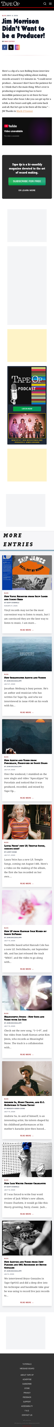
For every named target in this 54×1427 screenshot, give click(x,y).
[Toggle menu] (50, 3)
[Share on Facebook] (4, 47)
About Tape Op (27, 1375)
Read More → (27, 630)
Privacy (27, 1393)
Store (27, 1388)
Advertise (27, 1379)
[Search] (45, 4)
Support (27, 1402)
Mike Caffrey (9, 41)
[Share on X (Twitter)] (11, 47)
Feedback (27, 1397)
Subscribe (27, 1384)
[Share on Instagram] (17, 47)
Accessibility (27, 1406)
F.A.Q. (27, 1411)
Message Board (27, 1369)
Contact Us (27, 1415)
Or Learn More (27, 190)
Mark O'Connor (25, 111)
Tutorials (27, 1364)
